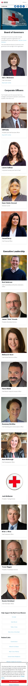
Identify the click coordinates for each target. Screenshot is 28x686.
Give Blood (14, 622)
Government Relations (14, 656)
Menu (25, 2)
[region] (14, 674)
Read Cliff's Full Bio (6, 135)
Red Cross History (14, 651)
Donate (14, 617)
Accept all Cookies (14, 681)
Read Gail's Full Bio (6, 83)
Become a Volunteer (14, 632)
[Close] (26, 663)
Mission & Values (14, 646)
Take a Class (14, 627)
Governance (14, 641)
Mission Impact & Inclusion (14, 661)
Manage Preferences (14, 684)
